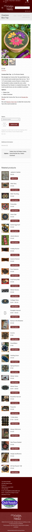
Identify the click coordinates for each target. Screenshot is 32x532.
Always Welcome (15, 429)
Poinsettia (13, 204)
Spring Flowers (14, 366)
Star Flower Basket (15, 442)
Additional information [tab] (7, 142)
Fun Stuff (9, 130)
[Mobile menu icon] (2, 8)
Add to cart (14, 124)
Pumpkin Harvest (15, 310)
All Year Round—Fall (16, 466)
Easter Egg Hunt (15, 225)
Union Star (13, 214)
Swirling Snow (14, 355)
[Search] (28, 7)
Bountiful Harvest (15, 396)
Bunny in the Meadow (16, 320)
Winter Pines (14, 386)
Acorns (12, 333)
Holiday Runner (14, 248)
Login (28, 2)
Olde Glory (13, 183)
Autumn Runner (15, 259)
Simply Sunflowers (16, 453)
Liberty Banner (14, 236)
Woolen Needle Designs (17, 131)
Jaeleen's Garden (15, 172)
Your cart (29, 11)
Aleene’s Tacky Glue (11, 102)
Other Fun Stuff (14, 130)
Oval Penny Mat (14, 279)
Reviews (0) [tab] (4, 145)
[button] (28, 26)
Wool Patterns (9, 131)
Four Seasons (14, 269)
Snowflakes (13, 343)
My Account (26, 4)
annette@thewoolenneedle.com (12, 490)
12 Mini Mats (14, 417)
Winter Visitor (14, 376)
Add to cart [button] (14, 178)
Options (3, 116)
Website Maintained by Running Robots (16, 530)
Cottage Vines (14, 300)
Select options (14, 190)
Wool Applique (21, 130)
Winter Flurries (14, 290)
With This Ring (14, 194)
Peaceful (13, 407)
